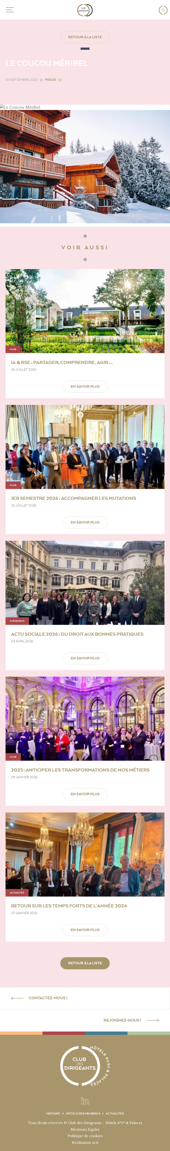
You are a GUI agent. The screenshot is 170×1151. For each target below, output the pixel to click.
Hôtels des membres (83, 1113)
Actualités (115, 1113)
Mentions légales (85, 1129)
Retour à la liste (85, 37)
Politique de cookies (85, 1136)
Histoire (53, 1113)
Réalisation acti (85, 1142)
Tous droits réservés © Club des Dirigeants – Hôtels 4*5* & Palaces (85, 1123)
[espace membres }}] (163, 10)
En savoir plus (85, 387)
